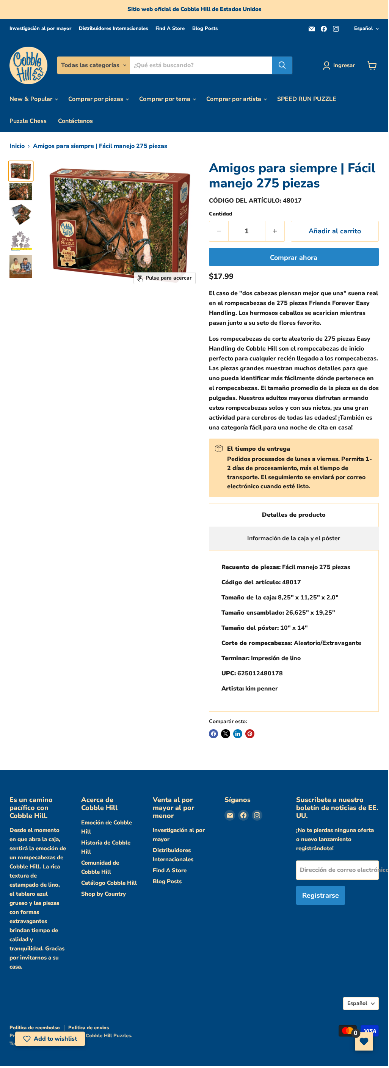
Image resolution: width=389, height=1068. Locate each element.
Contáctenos (75, 121)
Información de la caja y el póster (293, 538)
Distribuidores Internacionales (113, 28)
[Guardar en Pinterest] (249, 733)
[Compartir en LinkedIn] (237, 733)
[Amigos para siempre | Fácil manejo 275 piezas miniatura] (21, 171)
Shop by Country (103, 894)
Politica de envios (88, 1027)
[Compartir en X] (225, 733)
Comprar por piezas (96, 99)
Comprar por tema (165, 99)
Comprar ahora (293, 257)
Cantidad (220, 214)
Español (363, 28)
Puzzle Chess (28, 121)
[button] (50, 1039)
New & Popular (31, 99)
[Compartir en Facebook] (213, 733)
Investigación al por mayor (40, 28)
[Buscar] (282, 65)
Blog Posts (205, 28)
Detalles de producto (294, 515)
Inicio (17, 146)
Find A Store (170, 28)
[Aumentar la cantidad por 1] (275, 231)
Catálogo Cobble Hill (109, 883)
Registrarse (320, 895)
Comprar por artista (234, 99)
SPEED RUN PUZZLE (306, 99)
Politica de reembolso (34, 1027)
